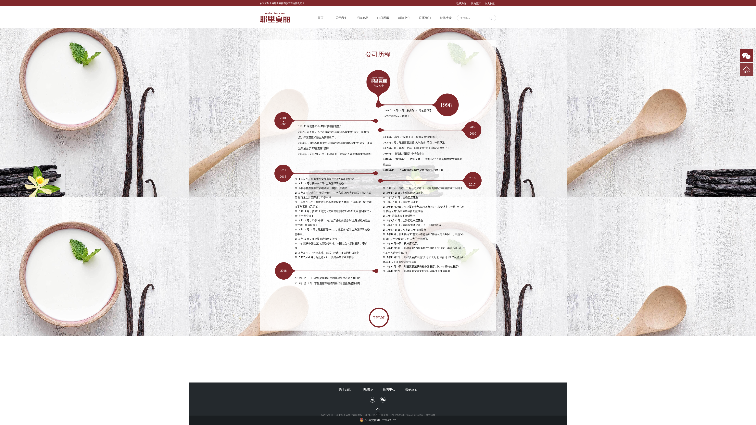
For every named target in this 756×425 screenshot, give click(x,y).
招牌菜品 (362, 17)
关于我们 (341, 17)
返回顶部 (746, 69)
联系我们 (425, 17)
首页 (320, 17)
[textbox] (472, 18)
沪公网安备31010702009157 (380, 420)
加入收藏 (490, 3)
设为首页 (476, 3)
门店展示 (383, 17)
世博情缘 (446, 17)
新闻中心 (404, 17)
